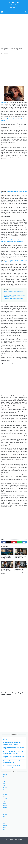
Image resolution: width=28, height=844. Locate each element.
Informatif (5, 798)
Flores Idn (14, 2)
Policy (15, 839)
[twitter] (8, 542)
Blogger (4, 781)
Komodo (5, 805)
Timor (4, 827)
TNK (4, 829)
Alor (4, 776)
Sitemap (11, 839)
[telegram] (24, 542)
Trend (4, 832)
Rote (4, 816)
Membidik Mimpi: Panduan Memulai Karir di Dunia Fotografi (20, 557)
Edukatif (5, 787)
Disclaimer (20, 839)
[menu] (3, 12)
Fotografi (3, 102)
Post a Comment (4, 53)
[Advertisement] (14, 29)
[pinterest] (13, 542)
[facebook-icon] (11, 7)
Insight (4, 801)
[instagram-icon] (17, 7)
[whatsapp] (19, 542)
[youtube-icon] (14, 7)
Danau (4, 785)
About (7, 839)
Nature (4, 809)
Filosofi (4, 789)
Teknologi (5, 825)
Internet (4, 803)
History (4, 796)
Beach (4, 778)
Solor (4, 821)
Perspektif (5, 814)
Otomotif (5, 812)
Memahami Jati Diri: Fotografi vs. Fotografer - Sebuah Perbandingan (20, 571)
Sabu (4, 818)
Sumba (4, 823)
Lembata (5, 807)
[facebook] (3, 542)
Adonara (5, 774)
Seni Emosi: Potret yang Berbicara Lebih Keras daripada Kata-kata (6, 557)
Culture (4, 783)
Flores (4, 792)
